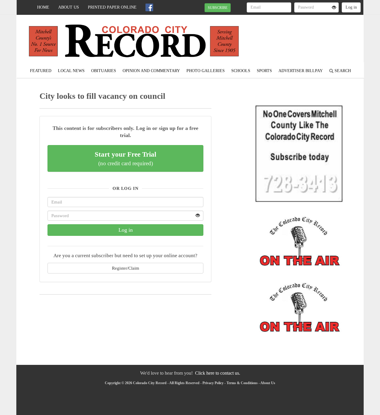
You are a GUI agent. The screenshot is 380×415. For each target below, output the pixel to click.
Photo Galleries (205, 71)
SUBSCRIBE (217, 8)
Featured (40, 71)
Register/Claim (125, 268)
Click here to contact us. (217, 373)
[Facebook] (149, 7)
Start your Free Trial (125, 158)
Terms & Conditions (242, 383)
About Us (68, 7)
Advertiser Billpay (300, 71)
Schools (240, 71)
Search (342, 71)
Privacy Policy (213, 383)
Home (43, 7)
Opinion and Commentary (151, 71)
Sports (264, 71)
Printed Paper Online (112, 7)
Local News (71, 71)
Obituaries (103, 71)
